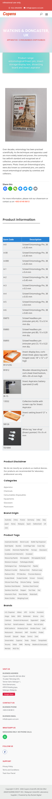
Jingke (43, 620)
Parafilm (33, 632)
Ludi (44, 628)
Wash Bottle (23, 594)
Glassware (8, 502)
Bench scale (24, 542)
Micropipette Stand (38, 558)
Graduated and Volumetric (14, 554)
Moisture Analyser (11, 562)
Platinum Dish (24, 570)
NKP (26, 632)
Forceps (34, 550)
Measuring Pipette (11, 558)
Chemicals (8, 491)
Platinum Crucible (11, 570)
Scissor (32, 578)
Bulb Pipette (9, 546)
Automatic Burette (11, 542)
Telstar (33, 640)
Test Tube (32, 590)
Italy (44, 520)
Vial (39, 590)
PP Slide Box (21, 574)
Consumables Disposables (32, 40)
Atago (7, 616)
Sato (36, 636)
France (22, 520)
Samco (30, 636)
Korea (13, 524)
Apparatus (12, 40)
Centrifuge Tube (29, 546)
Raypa (23, 636)
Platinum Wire (10, 574)
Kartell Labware (18, 624)
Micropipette (24, 558)
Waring (27, 644)
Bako (13, 616)
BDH (19, 616)
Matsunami (9, 632)
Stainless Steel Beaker (12, 586)
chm (42, 616)
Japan (7, 524)
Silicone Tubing (25, 582)
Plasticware (8, 506)
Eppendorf (34, 620)
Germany (31, 520)
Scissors (40, 578)
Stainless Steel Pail (11, 590)
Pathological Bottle (26, 562)
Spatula (36, 582)
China (16, 520)
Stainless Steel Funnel (30, 586)
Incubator (29, 554)
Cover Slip (40, 546)
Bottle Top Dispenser (38, 542)
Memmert (18, 632)
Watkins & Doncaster (39, 644)
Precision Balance (34, 574)
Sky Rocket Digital (34, 795)
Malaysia (21, 524)
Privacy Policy (8, 766)
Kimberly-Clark (23, 628)
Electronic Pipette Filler (21, 550)
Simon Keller (9, 640)
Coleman (8, 620)
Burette (18, 546)
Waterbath (33, 594)
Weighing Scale (22, 598)
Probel (41, 632)
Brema (35, 616)
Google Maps (9, 694)
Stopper (23, 590)
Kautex (29, 624)
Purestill (7, 636)
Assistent (40, 612)
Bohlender (27, 616)
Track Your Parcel (9, 773)
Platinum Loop (37, 570)
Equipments (9, 499)
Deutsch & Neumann (21, 620)
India (38, 520)
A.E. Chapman (10, 612)
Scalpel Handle (22, 578)
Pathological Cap (11, 566)
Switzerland (37, 524)
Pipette (35, 566)
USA (6, 528)
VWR (20, 644)
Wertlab (7, 648)
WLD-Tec (16, 648)
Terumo (7, 644)
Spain (29, 524)
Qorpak (15, 636)
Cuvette (7, 550)
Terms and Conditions (11, 770)
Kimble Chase (35, 628)
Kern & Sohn (38, 624)
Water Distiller (10, 598)
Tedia (27, 640)
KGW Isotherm (10, 628)
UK (45, 524)
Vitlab (15, 644)
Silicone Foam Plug (11, 582)
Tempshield (42, 640)
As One (31, 612)
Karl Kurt (8, 624)
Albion (19, 612)
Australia (8, 520)
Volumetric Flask (10, 594)
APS (25, 612)
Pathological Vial (25, 566)
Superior (19, 640)
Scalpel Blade (9, 578)
